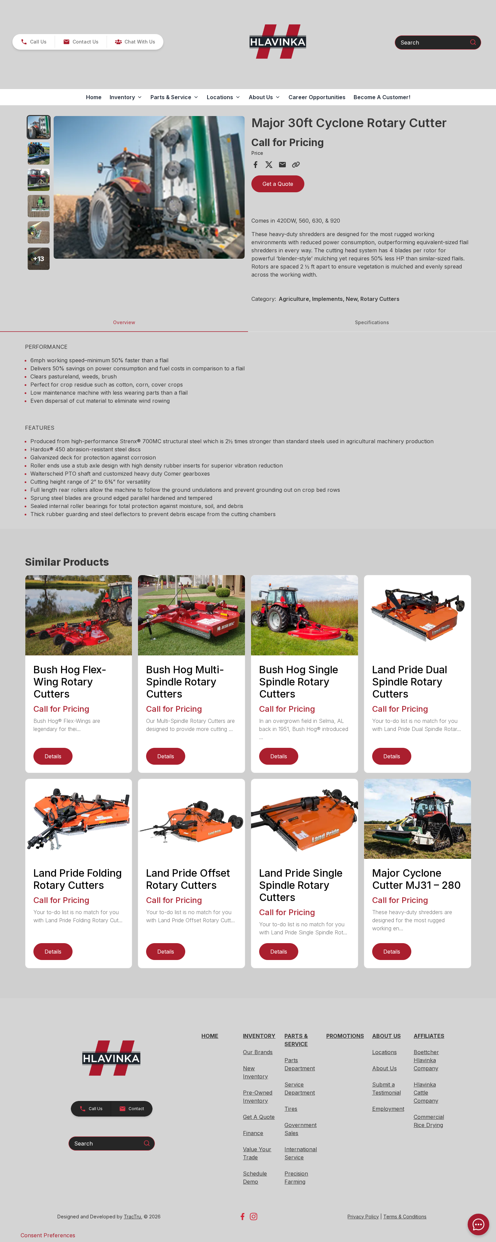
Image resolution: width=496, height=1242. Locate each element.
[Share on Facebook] (255, 165)
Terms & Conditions (404, 1216)
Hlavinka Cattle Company (426, 1092)
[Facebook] (242, 1216)
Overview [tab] (124, 322)
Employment (388, 1108)
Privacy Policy (363, 1216)
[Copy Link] (296, 165)
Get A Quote (259, 1116)
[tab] (39, 127)
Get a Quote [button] (278, 183)
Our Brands (258, 1052)
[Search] (473, 42)
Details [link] (53, 756)
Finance (253, 1133)
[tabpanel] (149, 188)
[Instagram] (253, 1216)
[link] (135, 42)
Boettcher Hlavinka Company (426, 1060)
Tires (290, 1108)
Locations (384, 1052)
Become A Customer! (382, 97)
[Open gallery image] (149, 187)
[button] (33, 42)
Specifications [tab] (372, 322)
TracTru (132, 1216)
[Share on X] (269, 165)
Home (94, 97)
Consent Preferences (48, 1235)
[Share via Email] (282, 165)
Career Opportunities (317, 97)
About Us (384, 1068)
